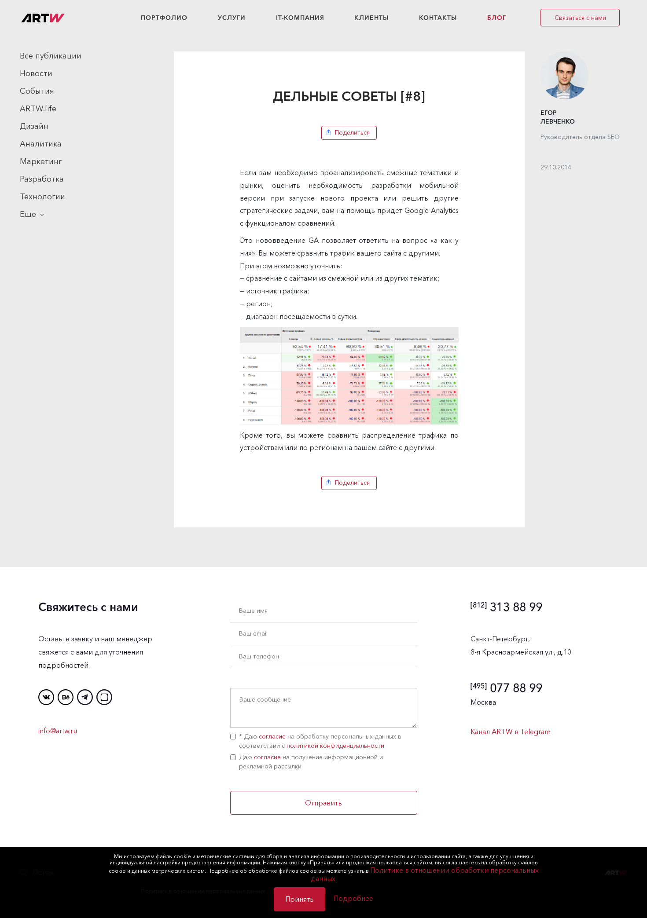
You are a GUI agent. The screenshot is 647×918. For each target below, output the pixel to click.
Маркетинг (41, 161)
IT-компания (300, 18)
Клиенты (371, 18)
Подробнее (353, 898)
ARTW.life (38, 108)
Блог (496, 18)
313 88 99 (506, 607)
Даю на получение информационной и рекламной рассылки (311, 761)
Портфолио (164, 18)
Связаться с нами (580, 18)
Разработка (42, 179)
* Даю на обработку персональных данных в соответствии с (320, 741)
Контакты (438, 18)
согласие (272, 736)
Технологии (42, 196)
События (37, 91)
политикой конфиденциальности (335, 746)
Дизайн (34, 126)
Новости (36, 73)
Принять (299, 899)
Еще (28, 214)
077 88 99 (506, 688)
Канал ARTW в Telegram (511, 731)
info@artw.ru (57, 730)
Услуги (232, 18)
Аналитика (41, 144)
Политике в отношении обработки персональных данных (425, 874)
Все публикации (50, 56)
